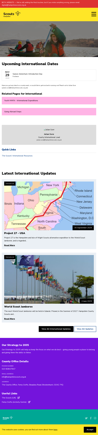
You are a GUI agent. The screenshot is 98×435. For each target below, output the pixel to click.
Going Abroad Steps (12, 111)
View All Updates (85, 329)
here (55, 429)
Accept (90, 429)
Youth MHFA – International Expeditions (21, 100)
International (10, 184)
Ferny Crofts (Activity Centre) (14, 402)
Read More (9, 245)
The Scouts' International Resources (17, 155)
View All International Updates (56, 329)
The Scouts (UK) (9, 397)
